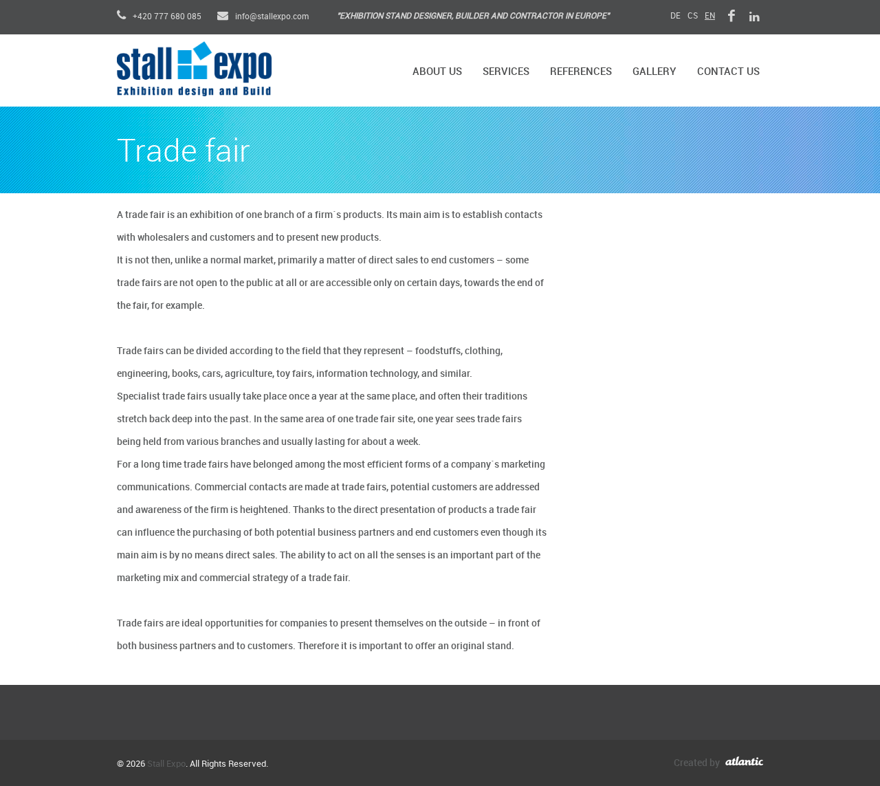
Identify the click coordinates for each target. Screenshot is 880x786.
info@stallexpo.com (271, 16)
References (581, 72)
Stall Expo (166, 764)
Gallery (654, 72)
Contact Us (728, 72)
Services (506, 72)
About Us (437, 72)
